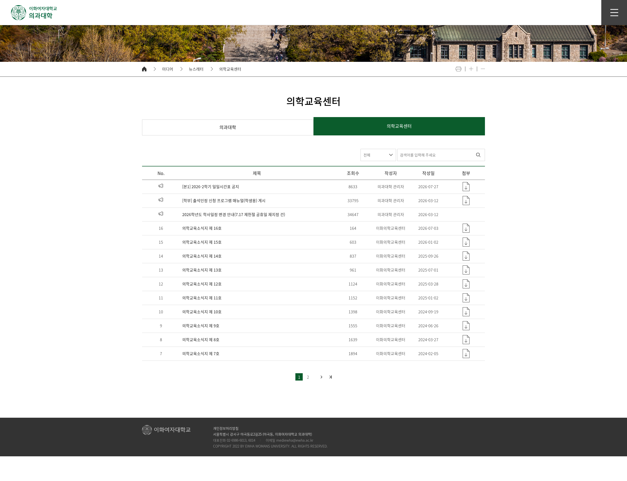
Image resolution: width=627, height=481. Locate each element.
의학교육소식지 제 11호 (202, 298)
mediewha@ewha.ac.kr (294, 440)
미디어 (167, 69)
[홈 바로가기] (144, 68)
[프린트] (458, 68)
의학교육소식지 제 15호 (202, 242)
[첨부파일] (466, 186)
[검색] (478, 155)
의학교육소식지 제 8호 (200, 339)
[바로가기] (34, 12)
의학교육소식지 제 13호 (202, 270)
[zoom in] (471, 69)
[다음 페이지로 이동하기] (321, 377)
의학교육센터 (230, 69)
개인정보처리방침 (226, 428)
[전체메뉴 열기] (614, 12)
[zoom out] (483, 69)
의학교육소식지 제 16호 (202, 228)
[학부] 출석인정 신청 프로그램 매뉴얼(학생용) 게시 (223, 200)
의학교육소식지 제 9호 (200, 325)
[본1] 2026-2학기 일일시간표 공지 (210, 186)
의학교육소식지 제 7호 (200, 353)
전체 (366, 155)
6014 (251, 440)
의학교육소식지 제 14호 (202, 256)
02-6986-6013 (236, 440)
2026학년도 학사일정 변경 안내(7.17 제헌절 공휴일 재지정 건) (233, 214)
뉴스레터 (196, 69)
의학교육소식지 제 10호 (202, 312)
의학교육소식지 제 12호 (202, 284)
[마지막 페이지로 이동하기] (330, 377)
